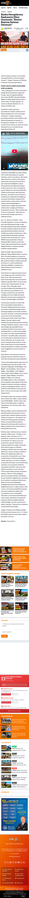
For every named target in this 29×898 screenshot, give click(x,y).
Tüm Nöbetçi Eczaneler (15, 710)
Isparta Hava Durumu (19, 870)
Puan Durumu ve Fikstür (7, 879)
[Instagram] (13, 862)
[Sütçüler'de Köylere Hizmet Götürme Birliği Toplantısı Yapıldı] (7, 592)
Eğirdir (9, 7)
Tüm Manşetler (20, 878)
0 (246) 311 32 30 (6, 694)
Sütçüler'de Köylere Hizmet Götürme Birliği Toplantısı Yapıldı (7, 598)
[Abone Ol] (27, 50)
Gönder (4, 636)
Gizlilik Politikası (16, 896)
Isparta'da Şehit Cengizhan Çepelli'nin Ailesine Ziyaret (7, 585)
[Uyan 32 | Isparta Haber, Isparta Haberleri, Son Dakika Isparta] (6, 3)
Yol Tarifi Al (15, 694)
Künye (21, 889)
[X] (8, 862)
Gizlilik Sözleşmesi (10, 889)
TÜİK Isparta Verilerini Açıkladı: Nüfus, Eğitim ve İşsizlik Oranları (21, 598)
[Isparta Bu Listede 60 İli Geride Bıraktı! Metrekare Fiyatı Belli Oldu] (7, 606)
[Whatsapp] (21, 862)
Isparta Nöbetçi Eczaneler (7, 870)
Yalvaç (15, 7)
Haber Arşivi (20, 882)
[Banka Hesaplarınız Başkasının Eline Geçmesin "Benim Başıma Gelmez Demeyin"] (14, 39)
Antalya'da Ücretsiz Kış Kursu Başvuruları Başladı (19, 771)
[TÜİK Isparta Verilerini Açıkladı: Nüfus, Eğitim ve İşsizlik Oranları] (21, 592)
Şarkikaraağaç (23, 7)
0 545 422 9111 (15, 853)
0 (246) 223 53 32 (6, 702)
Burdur (14, 746)
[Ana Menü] (26, 3)
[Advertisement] (14, 658)
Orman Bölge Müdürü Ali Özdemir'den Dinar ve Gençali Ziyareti (21, 585)
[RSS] (24, 862)
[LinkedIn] (16, 862)
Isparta (3, 7)
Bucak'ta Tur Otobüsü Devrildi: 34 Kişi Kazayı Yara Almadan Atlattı (19, 749)
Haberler (3, 11)
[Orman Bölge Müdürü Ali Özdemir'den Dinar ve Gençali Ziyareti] (21, 579)
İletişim (17, 889)
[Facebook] (5, 862)
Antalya (14, 768)
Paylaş (4, 49)
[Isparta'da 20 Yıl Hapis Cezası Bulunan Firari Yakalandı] (21, 606)
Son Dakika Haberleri (9, 882)
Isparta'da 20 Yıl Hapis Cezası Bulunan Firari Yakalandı (21, 612)
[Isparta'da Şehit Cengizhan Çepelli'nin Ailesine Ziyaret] (7, 579)
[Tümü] (27, 742)
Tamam (23, 896)
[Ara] (24, 3)
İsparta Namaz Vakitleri (6, 874)
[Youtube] (18, 862)
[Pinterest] (10, 862)
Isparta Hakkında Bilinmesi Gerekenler (14, 888)
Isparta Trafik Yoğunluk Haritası (19, 874)
